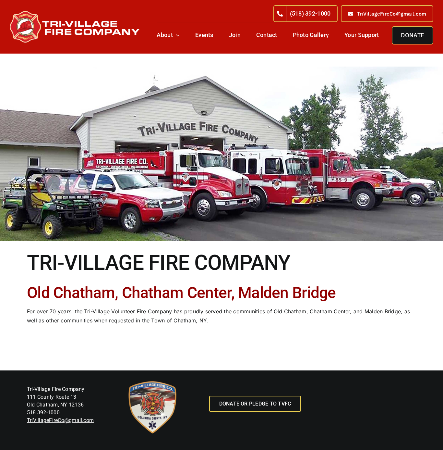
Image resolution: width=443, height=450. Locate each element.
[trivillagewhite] (75, 13)
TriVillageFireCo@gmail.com (60, 420)
